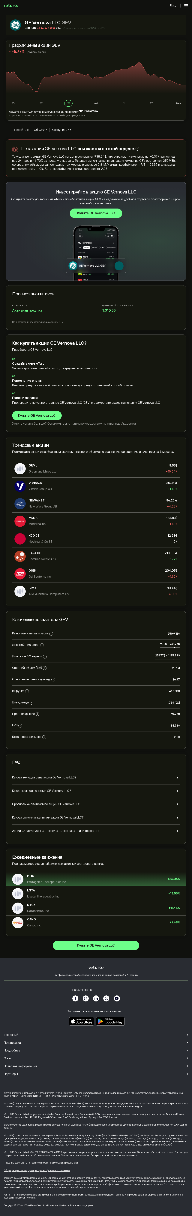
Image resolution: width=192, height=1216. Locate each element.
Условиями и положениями (75, 1155)
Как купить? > (61, 130)
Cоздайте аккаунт (19, 112)
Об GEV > (40, 130)
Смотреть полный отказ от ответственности (114, 1155)
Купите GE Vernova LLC (96, 213)
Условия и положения (59, 1170)
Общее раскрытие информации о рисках (25, 1170)
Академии (128, 423)
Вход (173, 5)
